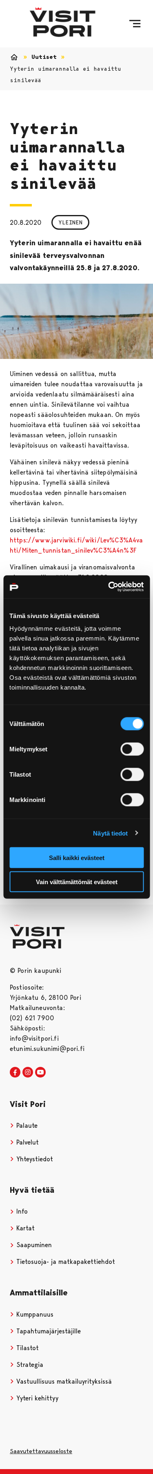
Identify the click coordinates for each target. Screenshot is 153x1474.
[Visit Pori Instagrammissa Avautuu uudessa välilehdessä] (27, 1072)
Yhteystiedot (33, 1159)
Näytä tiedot (110, 832)
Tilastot (26, 1348)
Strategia (28, 1365)
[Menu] (134, 23)
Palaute (26, 1125)
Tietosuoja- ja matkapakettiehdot (64, 1262)
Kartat (24, 1228)
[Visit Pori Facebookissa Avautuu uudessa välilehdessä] (15, 1072)
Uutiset (44, 57)
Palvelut (26, 1142)
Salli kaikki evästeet (76, 857)
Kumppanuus (33, 1314)
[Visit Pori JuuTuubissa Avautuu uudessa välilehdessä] (40, 1072)
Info (21, 1211)
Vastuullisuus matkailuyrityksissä (63, 1381)
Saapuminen (33, 1245)
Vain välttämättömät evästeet (77, 881)
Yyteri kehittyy (36, 1398)
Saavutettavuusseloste (41, 1451)
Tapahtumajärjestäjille (47, 1331)
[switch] (132, 749)
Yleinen (70, 222)
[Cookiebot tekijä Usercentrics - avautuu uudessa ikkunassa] (109, 587)
